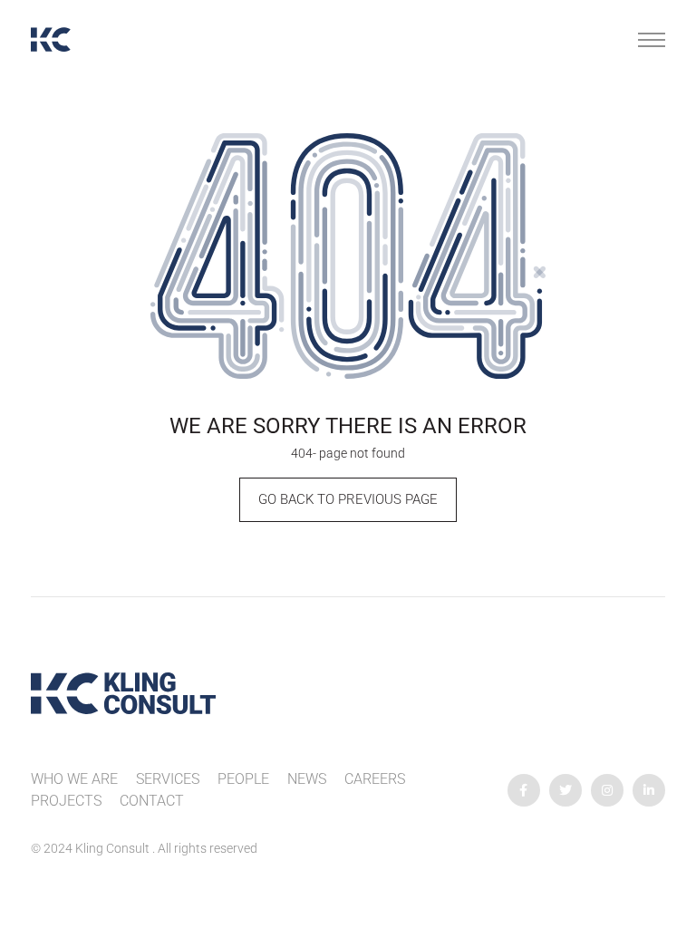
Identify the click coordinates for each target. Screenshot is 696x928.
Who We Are (74, 779)
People (243, 779)
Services (167, 779)
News (306, 779)
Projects (66, 800)
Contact (152, 800)
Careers (374, 779)
